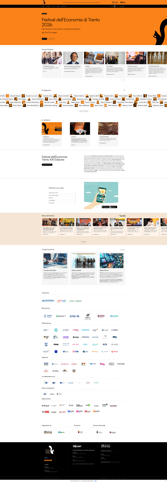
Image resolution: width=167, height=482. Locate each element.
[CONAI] (114, 330)
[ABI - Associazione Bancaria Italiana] (46, 330)
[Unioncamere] (104, 351)
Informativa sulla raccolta (75, 480)
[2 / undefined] (122, 80)
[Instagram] (45, 460)
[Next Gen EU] (62, 383)
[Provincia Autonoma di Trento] (80, 432)
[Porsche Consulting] (121, 364)
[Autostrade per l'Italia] (74, 316)
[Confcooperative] (48, 301)
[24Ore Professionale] (88, 411)
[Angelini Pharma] (48, 316)
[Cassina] (74, 364)
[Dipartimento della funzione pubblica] (71, 383)
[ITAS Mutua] (101, 316)
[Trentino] (61, 432)
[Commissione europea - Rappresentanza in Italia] (54, 383)
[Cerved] (104, 330)
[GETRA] (93, 364)
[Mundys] (114, 316)
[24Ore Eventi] (71, 411)
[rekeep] (95, 344)
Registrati (122, 6)
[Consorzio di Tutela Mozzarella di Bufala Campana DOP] (83, 364)
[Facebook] (47, 460)
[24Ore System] (96, 411)
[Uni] (85, 351)
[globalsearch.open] (110, 6)
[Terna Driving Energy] (65, 351)
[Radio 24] (88, 405)
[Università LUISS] (65, 344)
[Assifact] (55, 364)
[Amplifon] (75, 330)
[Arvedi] (46, 364)
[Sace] (114, 344)
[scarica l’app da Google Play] (105, 207)
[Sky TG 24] (45, 411)
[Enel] (61, 301)
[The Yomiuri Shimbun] (54, 411)
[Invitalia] (79, 383)
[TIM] (75, 351)
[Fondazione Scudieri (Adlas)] (104, 337)
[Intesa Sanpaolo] (75, 301)
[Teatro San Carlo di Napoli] (64, 371)
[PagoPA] (85, 344)
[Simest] (46, 351)
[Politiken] (113, 405)
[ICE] (88, 383)
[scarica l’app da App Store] (113, 207)
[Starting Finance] (55, 371)
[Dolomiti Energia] (65, 337)
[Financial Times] (62, 404)
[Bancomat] (85, 330)
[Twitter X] (51, 460)
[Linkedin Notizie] (105, 405)
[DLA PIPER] (56, 337)
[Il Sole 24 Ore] (71, 405)
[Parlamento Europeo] (45, 383)
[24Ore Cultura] (79, 411)
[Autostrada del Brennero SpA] (61, 316)
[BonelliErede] (64, 364)
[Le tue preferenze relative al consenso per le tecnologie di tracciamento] (165, 480)
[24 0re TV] (96, 404)
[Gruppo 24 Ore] (48, 432)
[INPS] (46, 344)
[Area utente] (112, 6)
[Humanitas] (96, 383)
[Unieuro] (95, 351)
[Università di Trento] (113, 432)
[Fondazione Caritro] (59, 394)
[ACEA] (56, 330)
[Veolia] (114, 351)
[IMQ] (114, 337)
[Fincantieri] (95, 337)
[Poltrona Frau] (111, 364)
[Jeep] (56, 344)
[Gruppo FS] (88, 316)
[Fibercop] (85, 337)
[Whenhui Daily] (62, 411)
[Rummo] (46, 371)
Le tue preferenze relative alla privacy (87, 480)
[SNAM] (56, 351)
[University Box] (74, 371)
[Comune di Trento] (99, 432)
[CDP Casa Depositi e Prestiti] (95, 330)
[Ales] (65, 330)
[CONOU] (46, 337)
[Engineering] (75, 337)
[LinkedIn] (49, 460)
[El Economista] (54, 405)
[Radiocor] (79, 405)
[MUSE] (102, 364)
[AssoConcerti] (52, 394)
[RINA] (104, 344)
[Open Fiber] (75, 344)
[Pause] (124, 90)
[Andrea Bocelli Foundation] (45, 394)
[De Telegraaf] (45, 404)
